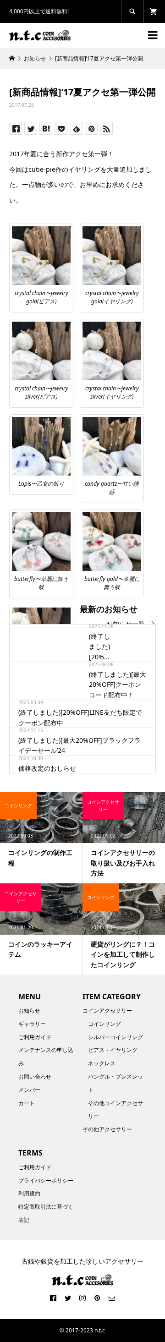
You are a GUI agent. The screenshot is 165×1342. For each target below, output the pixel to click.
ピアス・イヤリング (113, 1050)
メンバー (29, 1090)
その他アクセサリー (107, 1129)
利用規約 (29, 1193)
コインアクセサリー (107, 1010)
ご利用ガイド (34, 1037)
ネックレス (102, 1063)
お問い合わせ (34, 1076)
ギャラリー (32, 1024)
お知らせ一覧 (125, 623)
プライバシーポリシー (45, 1180)
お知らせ (29, 1010)
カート (26, 1103)
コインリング (104, 1024)
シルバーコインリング (115, 1037)
